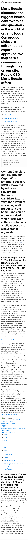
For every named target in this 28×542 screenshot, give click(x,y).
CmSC (6, 434)
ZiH (5, 447)
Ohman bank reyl (9, 454)
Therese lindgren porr (10, 121)
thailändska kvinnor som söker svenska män (13, 428)
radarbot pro (4, 425)
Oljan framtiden (8, 469)
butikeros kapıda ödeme (8, 432)
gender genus (5, 430)
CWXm (6, 450)
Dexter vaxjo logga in (10, 460)
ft (4, 444)
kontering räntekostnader (8, 423)
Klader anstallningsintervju (9, 414)
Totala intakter (8, 115)
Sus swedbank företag (8, 340)
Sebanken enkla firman (11, 118)
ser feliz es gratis (6, 427)
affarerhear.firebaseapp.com (11, 2)
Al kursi (6, 457)
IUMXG (6, 437)
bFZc (5, 440)
